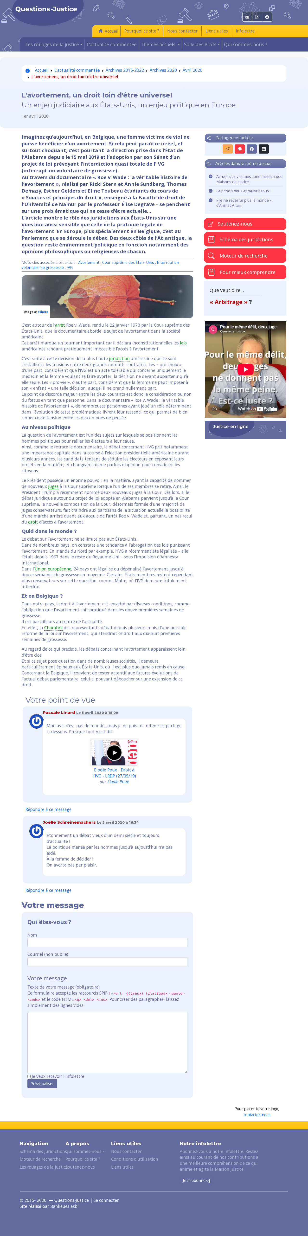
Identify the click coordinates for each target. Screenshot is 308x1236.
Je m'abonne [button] (194, 1180)
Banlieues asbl (64, 1206)
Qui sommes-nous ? (245, 44)
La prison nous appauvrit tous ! (243, 191)
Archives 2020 (163, 70)
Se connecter (106, 1200)
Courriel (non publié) (47, 954)
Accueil (111, 31)
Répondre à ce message (48, 809)
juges (53, 486)
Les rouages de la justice (44, 1167)
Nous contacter (182, 31)
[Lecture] (114, 753)
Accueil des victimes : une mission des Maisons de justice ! (249, 179)
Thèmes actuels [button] (158, 44)
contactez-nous (257, 1114)
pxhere (43, 312)
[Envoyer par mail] (228, 149)
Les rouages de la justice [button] (52, 44)
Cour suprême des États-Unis (128, 262)
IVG (70, 267)
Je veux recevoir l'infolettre (58, 1076)
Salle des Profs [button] (200, 44)
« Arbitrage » (229, 302)
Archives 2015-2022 (125, 70)
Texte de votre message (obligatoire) (63, 987)
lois (183, 343)
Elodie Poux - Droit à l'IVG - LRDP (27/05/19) (114, 773)
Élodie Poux (118, 781)
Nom (32, 935)
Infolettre (245, 31)
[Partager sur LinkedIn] (264, 149)
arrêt (60, 325)
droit (33, 522)
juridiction (119, 358)
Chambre (53, 627)
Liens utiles (216, 31)
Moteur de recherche (243, 255)
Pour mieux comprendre (247, 272)
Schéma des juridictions (245, 239)
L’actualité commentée (112, 44)
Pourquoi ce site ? (141, 31)
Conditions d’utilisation (134, 1159)
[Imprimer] (240, 149)
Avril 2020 (192, 70)
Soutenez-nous (234, 223)
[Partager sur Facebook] (252, 149)
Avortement (88, 262)
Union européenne (53, 569)
